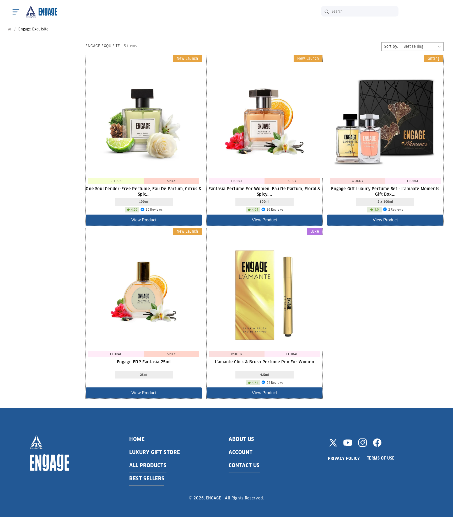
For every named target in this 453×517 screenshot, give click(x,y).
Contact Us (244, 465)
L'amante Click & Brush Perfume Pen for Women (264, 362)
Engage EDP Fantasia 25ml (144, 362)
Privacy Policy (344, 458)
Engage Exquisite (33, 29)
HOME (136, 439)
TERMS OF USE (381, 458)
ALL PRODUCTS (147, 465)
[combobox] (359, 11)
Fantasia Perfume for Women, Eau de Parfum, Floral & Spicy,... (264, 191)
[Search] (327, 12)
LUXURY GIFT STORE (154, 452)
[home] (41, 12)
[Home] (10, 29)
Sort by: (391, 46)
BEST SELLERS (146, 478)
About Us (241, 439)
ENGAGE (213, 497)
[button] (15, 12)
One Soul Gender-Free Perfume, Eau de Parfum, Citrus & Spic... (144, 191)
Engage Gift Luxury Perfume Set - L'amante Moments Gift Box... (385, 191)
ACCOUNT (240, 452)
